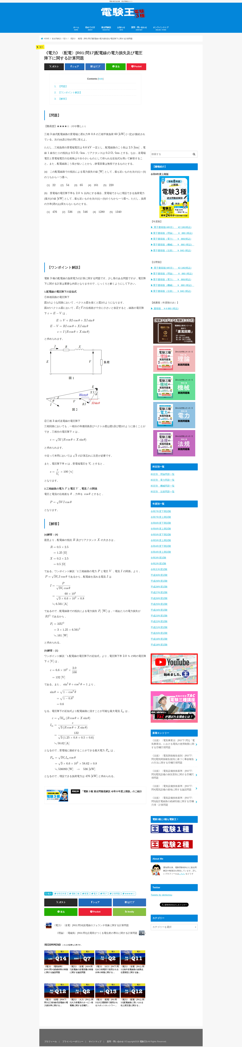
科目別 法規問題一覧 (162, 491)
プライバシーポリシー (72, 1041)
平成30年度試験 (159, 575)
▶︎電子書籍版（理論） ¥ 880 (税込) (172, 233)
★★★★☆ (130, 894)
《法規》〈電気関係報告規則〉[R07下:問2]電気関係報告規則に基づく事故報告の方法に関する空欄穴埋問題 (172, 759)
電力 (50, 894)
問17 (105, 894)
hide (100, 79)
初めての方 (90, 28)
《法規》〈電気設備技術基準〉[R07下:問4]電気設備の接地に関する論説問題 (172, 788)
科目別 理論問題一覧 (162, 474)
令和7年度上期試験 (161, 517)
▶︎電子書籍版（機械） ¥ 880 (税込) (172, 244)
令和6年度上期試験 (161, 528)
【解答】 (61, 98)
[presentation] (51, 134)
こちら (182, 874)
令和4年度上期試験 (161, 552)
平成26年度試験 (159, 598)
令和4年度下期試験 (161, 546)
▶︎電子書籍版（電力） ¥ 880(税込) (171, 239)
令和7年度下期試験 (161, 511)
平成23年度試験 (159, 615)
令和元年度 (61, 894)
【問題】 (61, 86)
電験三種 (75, 894)
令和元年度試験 (159, 569)
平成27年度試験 (159, 592)
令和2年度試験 (158, 563)
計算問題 (116, 894)
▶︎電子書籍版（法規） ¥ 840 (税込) (171, 250)
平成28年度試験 (159, 586)
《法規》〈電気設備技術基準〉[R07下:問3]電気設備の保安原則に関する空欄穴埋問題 (172, 774)
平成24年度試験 (159, 610)
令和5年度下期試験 (161, 534)
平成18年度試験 (159, 644)
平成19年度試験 (159, 639)
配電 (87, 894)
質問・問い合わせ (139, 28)
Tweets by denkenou (161, 895)
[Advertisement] (95, 236)
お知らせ (121, 28)
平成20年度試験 (159, 633)
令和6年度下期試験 (161, 523)
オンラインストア (161, 28)
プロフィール (50, 1041)
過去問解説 (106, 28)
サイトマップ (95, 1041)
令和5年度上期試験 (161, 540)
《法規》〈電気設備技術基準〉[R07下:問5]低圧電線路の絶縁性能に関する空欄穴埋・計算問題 (172, 801)
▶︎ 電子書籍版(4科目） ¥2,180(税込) (171, 227)
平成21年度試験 (159, 627)
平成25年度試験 (159, 604)
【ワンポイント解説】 (68, 92)
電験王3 (143, 1041)
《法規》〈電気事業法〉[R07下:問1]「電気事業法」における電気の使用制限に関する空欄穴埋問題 (173, 744)
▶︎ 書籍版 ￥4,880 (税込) (165, 308)
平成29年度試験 (159, 581)
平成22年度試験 (159, 621)
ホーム (76, 28)
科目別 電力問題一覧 (162, 480)
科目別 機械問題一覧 (162, 486)
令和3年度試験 (158, 557)
